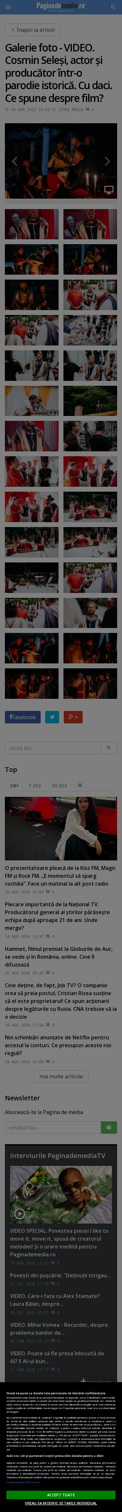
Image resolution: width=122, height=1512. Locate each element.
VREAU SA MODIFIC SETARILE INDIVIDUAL (61, 1503)
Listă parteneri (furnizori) (23, 1482)
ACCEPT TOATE (61, 1494)
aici (56, 1435)
